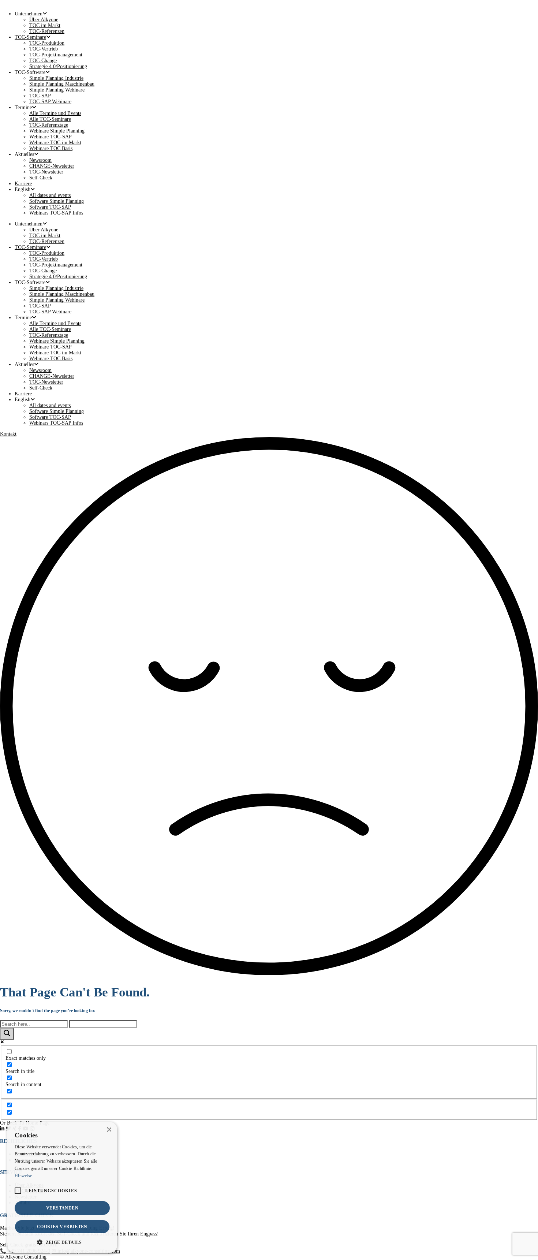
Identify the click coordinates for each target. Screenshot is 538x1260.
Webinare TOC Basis (50, 148)
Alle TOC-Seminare (50, 119)
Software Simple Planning (56, 201)
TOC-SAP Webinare (50, 101)
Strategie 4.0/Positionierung (58, 66)
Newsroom (40, 160)
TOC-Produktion (46, 43)
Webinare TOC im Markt (55, 142)
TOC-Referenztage (48, 125)
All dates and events (50, 195)
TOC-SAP (40, 95)
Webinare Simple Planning (57, 131)
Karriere (23, 183)
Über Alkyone (43, 19)
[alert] (62, 1187)
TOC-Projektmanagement (55, 54)
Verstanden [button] (62, 1208)
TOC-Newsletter (46, 172)
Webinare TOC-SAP (50, 136)
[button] (62, 1241)
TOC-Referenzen (46, 31)
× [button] (109, 1130)
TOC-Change (43, 60)
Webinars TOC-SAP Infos (56, 213)
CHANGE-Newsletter (51, 166)
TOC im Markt (44, 25)
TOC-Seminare (30, 37)
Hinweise (23, 1175)
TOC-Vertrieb (43, 49)
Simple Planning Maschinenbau (61, 84)
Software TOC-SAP (50, 207)
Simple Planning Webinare (57, 90)
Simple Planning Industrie (56, 78)
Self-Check (40, 177)
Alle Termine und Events (55, 113)
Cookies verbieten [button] (62, 1226)
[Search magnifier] (7, 1034)
